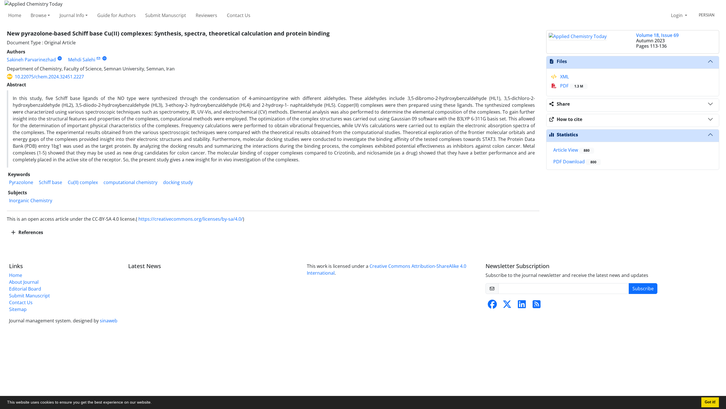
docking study (178, 182)
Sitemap (18, 309)
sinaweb (108, 321)
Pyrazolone (21, 182)
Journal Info (72, 15)
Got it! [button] (710, 402)
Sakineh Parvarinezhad (31, 60)
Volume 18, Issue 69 (657, 35)
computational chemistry (130, 182)
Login (677, 15)
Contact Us (238, 15)
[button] (154, 403)
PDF (571, 86)
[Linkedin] (522, 306)
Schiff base (50, 182)
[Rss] (536, 306)
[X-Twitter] (507, 306)
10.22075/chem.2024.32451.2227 (49, 77)
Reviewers (206, 15)
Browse (39, 15)
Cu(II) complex (83, 182)
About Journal (24, 282)
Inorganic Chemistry (30, 200)
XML (564, 77)
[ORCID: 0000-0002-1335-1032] (104, 58)
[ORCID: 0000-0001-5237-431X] (59, 58)
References (30, 232)
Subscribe (643, 288)
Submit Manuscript (165, 15)
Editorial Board (25, 289)
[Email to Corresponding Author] (98, 58)
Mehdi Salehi (81, 60)
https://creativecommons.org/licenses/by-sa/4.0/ (190, 219)
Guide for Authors (116, 15)
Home (14, 15)
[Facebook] (492, 306)
